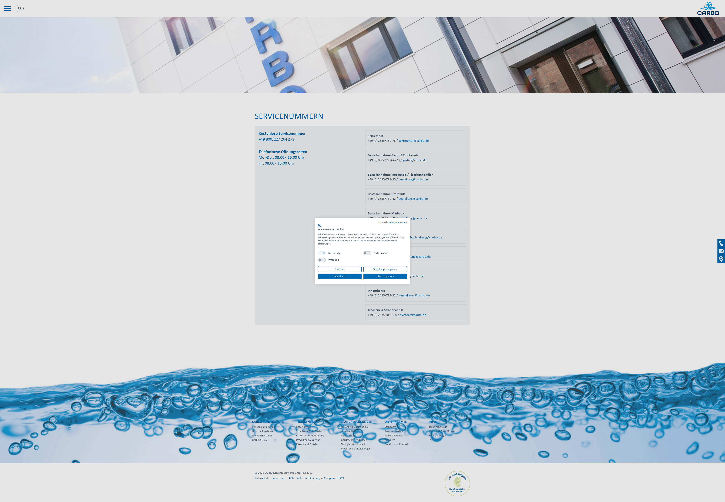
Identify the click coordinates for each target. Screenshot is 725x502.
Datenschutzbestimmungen (392, 222)
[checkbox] (322, 253)
